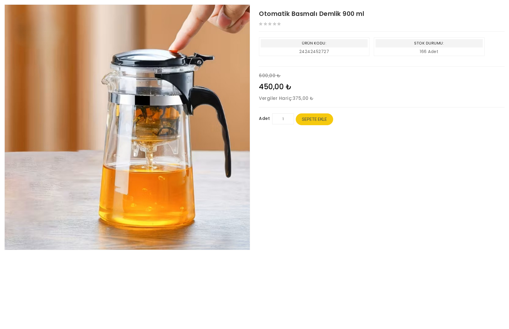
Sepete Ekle (314, 119)
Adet (264, 118)
